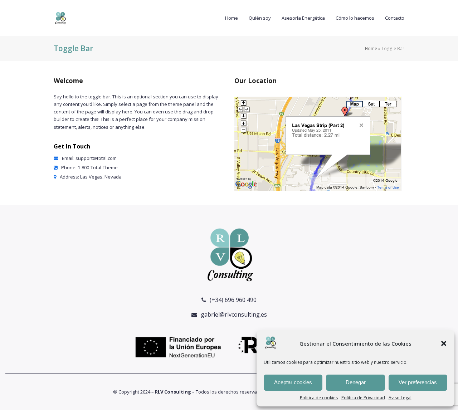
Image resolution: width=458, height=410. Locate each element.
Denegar (356, 382)
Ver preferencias (418, 382)
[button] (443, 343)
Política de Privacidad (363, 398)
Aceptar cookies (293, 382)
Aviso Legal (400, 398)
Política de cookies (319, 398)
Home (371, 48)
